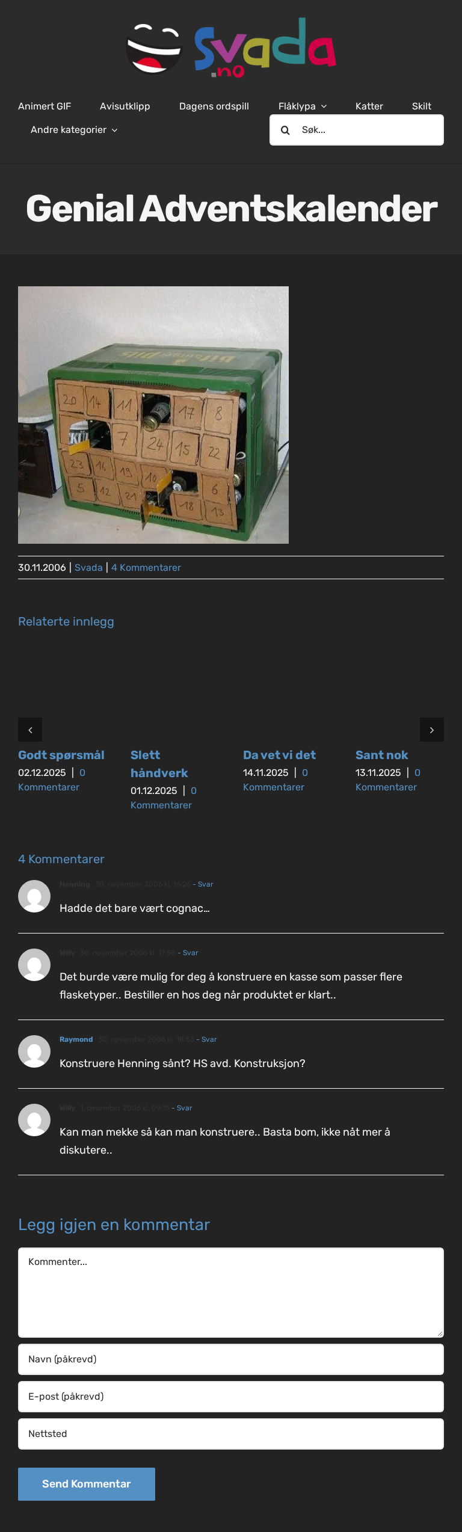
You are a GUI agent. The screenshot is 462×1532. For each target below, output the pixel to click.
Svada (89, 567)
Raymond (76, 1039)
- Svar (202, 884)
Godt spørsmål (61, 755)
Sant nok (382, 755)
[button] (30, 730)
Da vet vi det (279, 755)
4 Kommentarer (146, 567)
